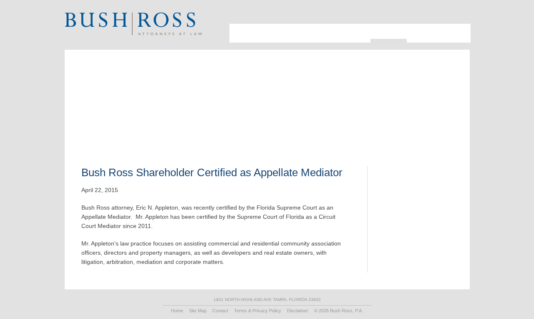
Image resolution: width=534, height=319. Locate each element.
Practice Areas (341, 27)
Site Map (198, 310)
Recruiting (420, 27)
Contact (453, 27)
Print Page (458, 14)
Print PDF (416, 110)
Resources (384, 27)
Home (177, 310)
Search (448, 14)
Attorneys (262, 27)
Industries (299, 27)
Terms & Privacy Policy (257, 310)
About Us (237, 30)
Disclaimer (297, 310)
